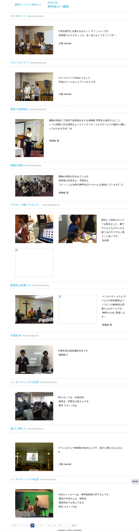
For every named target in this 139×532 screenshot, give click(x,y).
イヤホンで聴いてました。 (25, 204)
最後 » (74, 525)
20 (55, 525)
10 (49, 525)
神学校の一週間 (58, 6)
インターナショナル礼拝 (24, 382)
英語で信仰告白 (19, 109)
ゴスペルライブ (19, 62)
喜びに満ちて (18, 428)
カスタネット (18, 15)
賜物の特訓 (16, 165)
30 (60, 525)
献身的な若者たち (20, 285)
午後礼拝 (15, 335)
